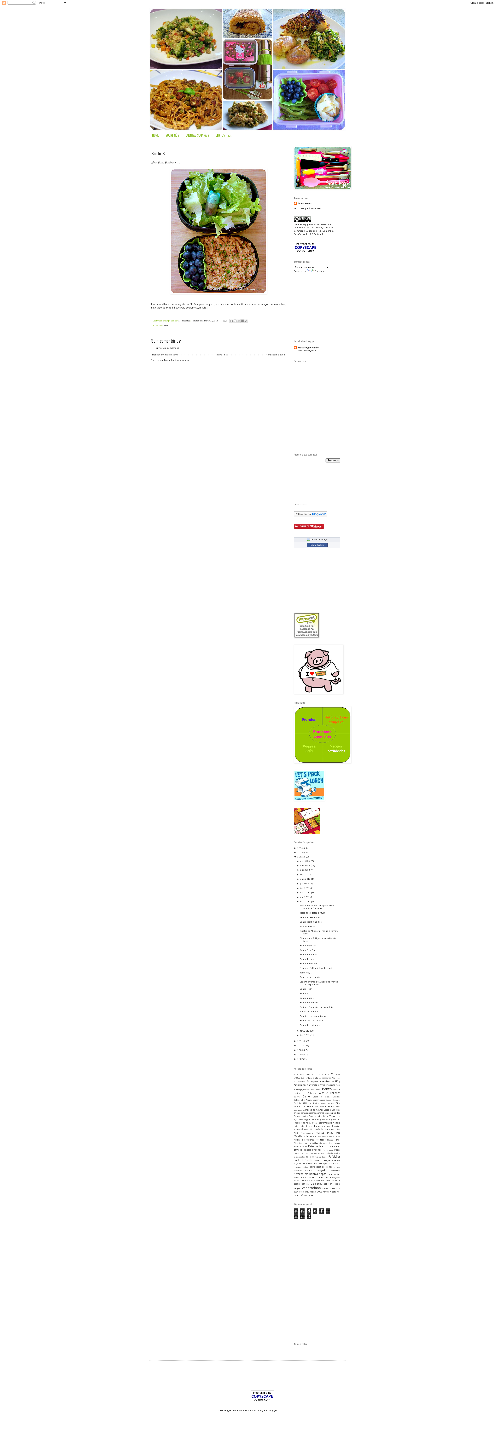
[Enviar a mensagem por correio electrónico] (225, 320)
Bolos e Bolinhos (329, 1093)
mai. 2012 (305, 892)
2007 (300, 1058)
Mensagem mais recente (165, 354)
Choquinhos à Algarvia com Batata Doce (318, 939)
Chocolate (336, 1097)
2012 (300, 856)
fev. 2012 (305, 1030)
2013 (300, 852)
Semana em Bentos (306, 1174)
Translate (320, 271)
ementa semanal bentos (319, 1113)
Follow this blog (317, 545)
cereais (327, 1097)
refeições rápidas (301, 1167)
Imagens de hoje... (302, 1122)
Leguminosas (328, 1129)
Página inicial (222, 354)
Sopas (322, 1174)
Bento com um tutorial (311, 1020)
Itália (296, 1126)
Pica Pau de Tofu (308, 926)
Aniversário (313, 1084)
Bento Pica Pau (308, 950)
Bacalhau (310, 1089)
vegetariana (311, 1187)
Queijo (330, 1153)
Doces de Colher (314, 1109)
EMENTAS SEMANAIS (197, 135)
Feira (325, 1116)
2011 (300, 1041)
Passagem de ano (327, 1143)
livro (338, 1129)
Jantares (318, 1126)
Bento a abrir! (307, 997)
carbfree (297, 1097)
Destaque (330, 1103)
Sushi (303, 1177)
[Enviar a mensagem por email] (231, 321)
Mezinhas (322, 1136)
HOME (155, 135)
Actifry (336, 1081)
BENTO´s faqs (224, 135)
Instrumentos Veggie (329, 1122)
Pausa (304, 1146)
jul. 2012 (305, 883)
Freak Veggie (303, 224)
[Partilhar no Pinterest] (246, 321)
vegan (297, 1188)
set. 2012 (305, 874)
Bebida (318, 1089)
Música (330, 1140)
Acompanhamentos (318, 1081)
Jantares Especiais (332, 1126)
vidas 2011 (316, 1191)
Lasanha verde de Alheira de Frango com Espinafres (319, 983)
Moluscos (321, 1139)
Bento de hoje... (308, 959)
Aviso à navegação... (307, 350)
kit (311, 1129)
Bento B (304, 993)
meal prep (333, 1132)
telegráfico (336, 1177)
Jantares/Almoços (301, 1129)
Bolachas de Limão (310, 977)
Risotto (312, 1166)
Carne (306, 1096)
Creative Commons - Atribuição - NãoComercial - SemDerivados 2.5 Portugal (314, 230)
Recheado (310, 1156)
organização (308, 1143)
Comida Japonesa (333, 1100)
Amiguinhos (300, 1084)
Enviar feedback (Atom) (176, 360)
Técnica (328, 1177)
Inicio (314, 1123)
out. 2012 (305, 869)
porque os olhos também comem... (310, 1153)
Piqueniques (328, 1150)
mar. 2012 (305, 901)
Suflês (296, 1177)
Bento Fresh (306, 988)
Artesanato (330, 1085)
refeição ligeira (321, 1157)
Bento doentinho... (309, 954)
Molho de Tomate (309, 1011)
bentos (336, 1089)
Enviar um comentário (167, 347)
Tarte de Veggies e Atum (312, 912)
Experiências (315, 1116)
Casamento (317, 1096)
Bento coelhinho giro (311, 921)
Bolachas (312, 1093)
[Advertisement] (326, 306)
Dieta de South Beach (320, 1106)
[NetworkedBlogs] (317, 539)
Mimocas (330, 1136)
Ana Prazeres (305, 203)
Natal (337, 1139)
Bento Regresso (308, 945)
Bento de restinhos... (311, 1025)
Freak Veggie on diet (308, 347)
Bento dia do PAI (308, 963)
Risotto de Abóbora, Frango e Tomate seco (319, 932)
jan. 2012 (305, 1035)
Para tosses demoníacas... (314, 1016)
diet (303, 1106)
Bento (166, 325)
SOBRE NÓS (172, 135)
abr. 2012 (305, 897)
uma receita (335, 1183)
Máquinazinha (307, 1133)
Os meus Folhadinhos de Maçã (316, 967)
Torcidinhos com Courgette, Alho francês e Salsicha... (317, 907)
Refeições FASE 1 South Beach (317, 1158)
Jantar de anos (306, 1126)
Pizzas (337, 1149)
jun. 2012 (305, 888)
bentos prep (300, 1093)
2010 (300, 1045)
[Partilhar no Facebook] (242, 321)
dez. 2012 (305, 860)
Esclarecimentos (301, 1116)
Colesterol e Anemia (303, 1100)
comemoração (319, 1100)
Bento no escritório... (311, 917)
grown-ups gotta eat (330, 1119)
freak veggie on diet (309, 1119)
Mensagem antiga (275, 354)
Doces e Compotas (332, 1109)
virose (326, 1191)
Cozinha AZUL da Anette (306, 1103)
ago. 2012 (305, 878)
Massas (320, 1132)
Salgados (322, 1170)
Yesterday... (306, 972)
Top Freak (320, 1180)
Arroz (322, 1084)
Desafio (322, 1103)
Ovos (317, 1143)
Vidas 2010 (304, 1191)
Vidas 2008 (328, 1188)
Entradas (335, 1112)
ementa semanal (301, 1113)
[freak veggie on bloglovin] (310, 516)
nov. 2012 (305, 865)
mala (296, 1132)
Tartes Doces (316, 1177)
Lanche (317, 1129)
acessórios (326, 1078)
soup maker (333, 1174)
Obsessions (298, 1143)
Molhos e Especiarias (304, 1139)
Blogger (273, 1410)
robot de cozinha (324, 1166)
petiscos (307, 1149)
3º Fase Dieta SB (313, 1078)
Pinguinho (316, 1149)
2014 (300, 848)
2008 (300, 1054)
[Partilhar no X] (239, 321)
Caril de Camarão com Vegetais (316, 1007)
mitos (338, 1136)
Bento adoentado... (310, 1002)
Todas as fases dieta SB (304, 1180)
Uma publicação (320, 1183)
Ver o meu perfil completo (307, 208)
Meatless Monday (305, 1136)
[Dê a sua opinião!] (235, 321)
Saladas (309, 1170)
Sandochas (335, 1170)
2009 (300, 1050)
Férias (332, 1116)
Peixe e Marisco (318, 1146)
